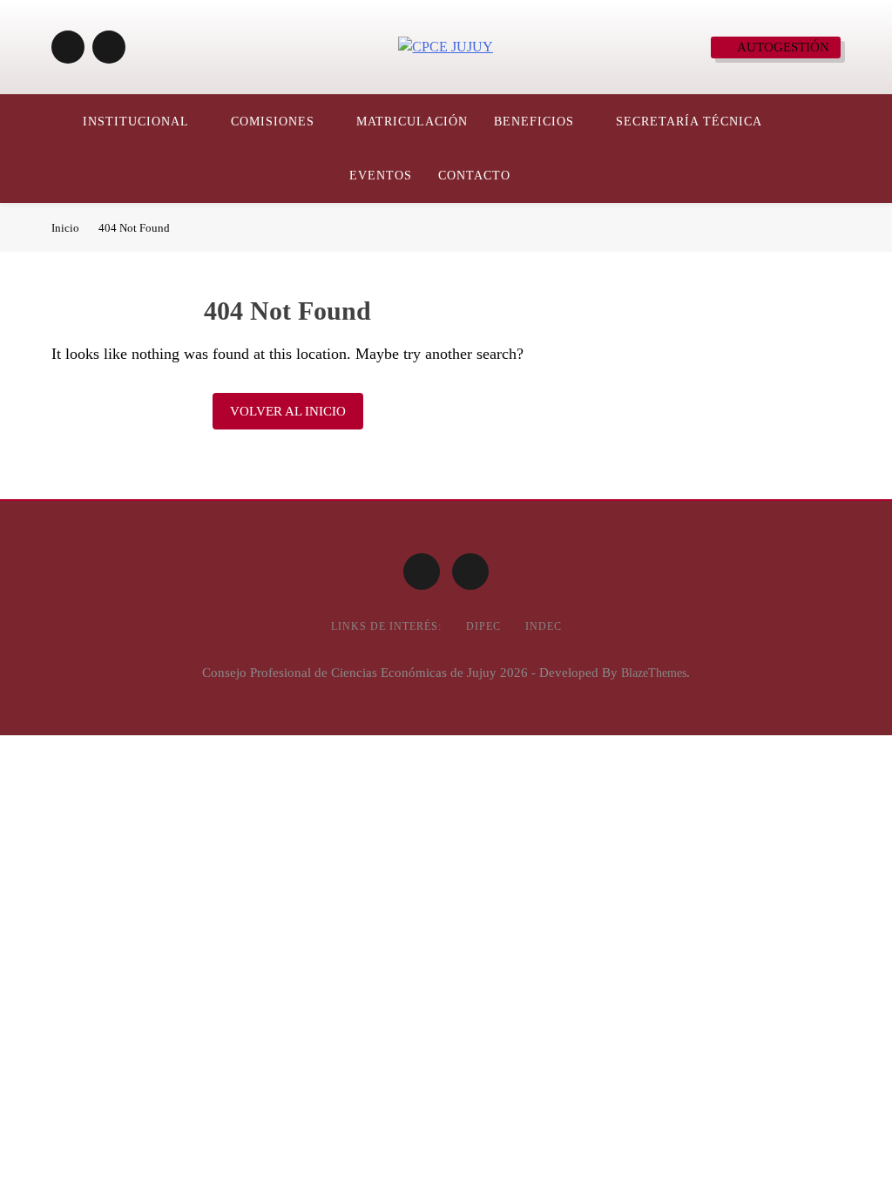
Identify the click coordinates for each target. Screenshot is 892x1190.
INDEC (543, 626)
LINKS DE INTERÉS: (386, 626)
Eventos (380, 175)
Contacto (474, 175)
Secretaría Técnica (689, 121)
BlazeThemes (653, 673)
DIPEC (483, 626)
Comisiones (272, 121)
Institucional (136, 121)
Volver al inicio (288, 411)
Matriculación (412, 121)
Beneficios (534, 121)
